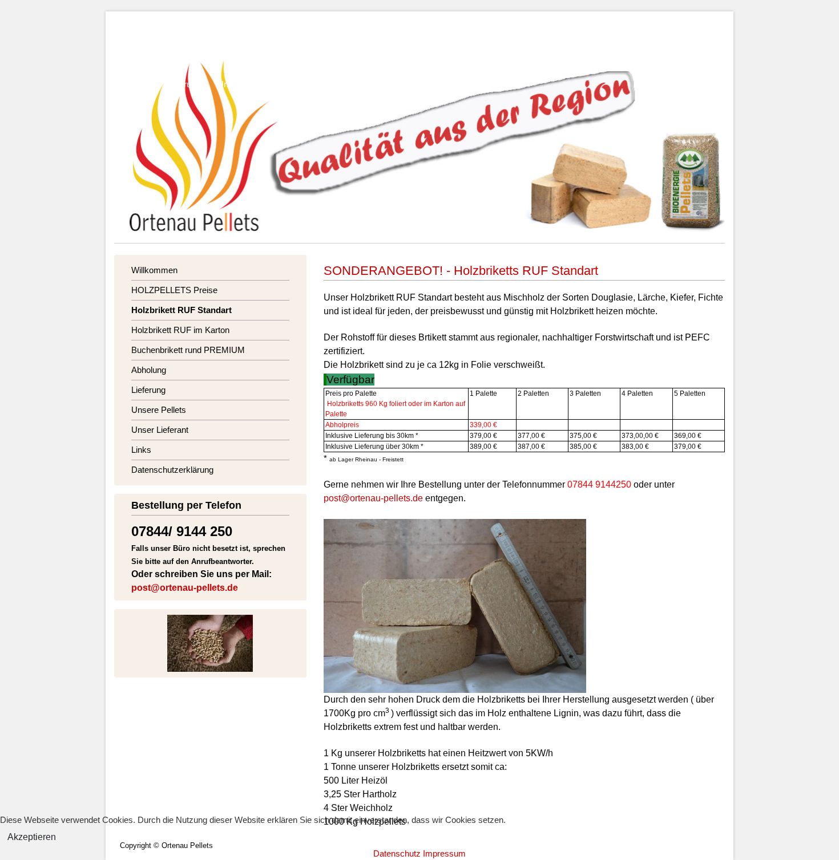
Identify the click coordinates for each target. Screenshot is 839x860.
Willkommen (137, 50)
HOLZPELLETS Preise (232, 50)
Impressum (444, 853)
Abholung (131, 84)
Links (374, 84)
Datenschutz (397, 853)
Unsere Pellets (244, 84)
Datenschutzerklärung (442, 84)
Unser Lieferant (317, 84)
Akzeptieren (31, 837)
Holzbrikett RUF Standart (339, 50)
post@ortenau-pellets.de (184, 588)
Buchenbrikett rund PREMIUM (575, 50)
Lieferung (183, 84)
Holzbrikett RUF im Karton (452, 50)
